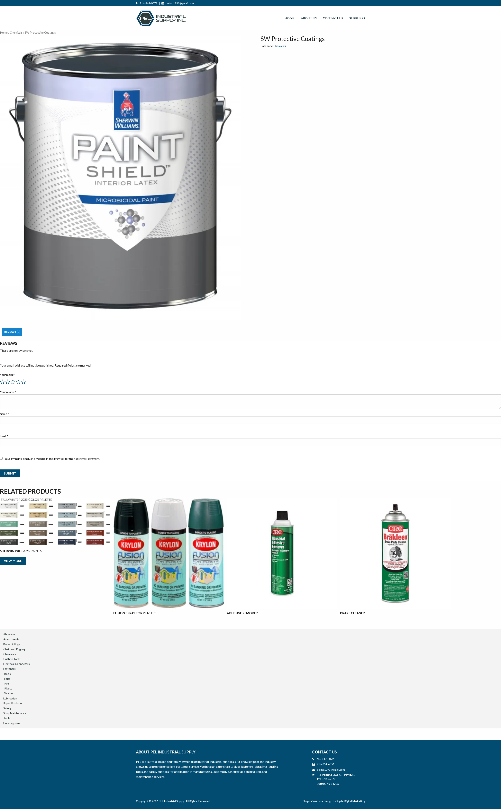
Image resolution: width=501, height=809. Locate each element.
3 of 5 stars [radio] (13, 381)
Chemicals (16, 32)
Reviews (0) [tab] (12, 331)
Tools (6, 718)
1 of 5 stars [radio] (2, 381)
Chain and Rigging (14, 649)
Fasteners (9, 668)
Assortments (11, 639)
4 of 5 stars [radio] (18, 381)
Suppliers (357, 18)
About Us (309, 18)
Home (290, 18)
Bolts (7, 673)
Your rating (7, 374)
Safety (7, 708)
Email (4, 436)
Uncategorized (12, 723)
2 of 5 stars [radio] (7, 381)
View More (13, 561)
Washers (9, 693)
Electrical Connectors (16, 663)
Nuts (7, 678)
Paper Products (13, 703)
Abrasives (9, 634)
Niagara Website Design (317, 801)
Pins (7, 683)
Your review (8, 392)
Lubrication (10, 698)
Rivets (8, 688)
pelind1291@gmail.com (180, 3)
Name (4, 413)
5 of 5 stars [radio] (23, 381)
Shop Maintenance (14, 713)
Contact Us (333, 18)
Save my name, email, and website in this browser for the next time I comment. (52, 458)
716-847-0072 (148, 3)
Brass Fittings (11, 644)
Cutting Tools (11, 659)
